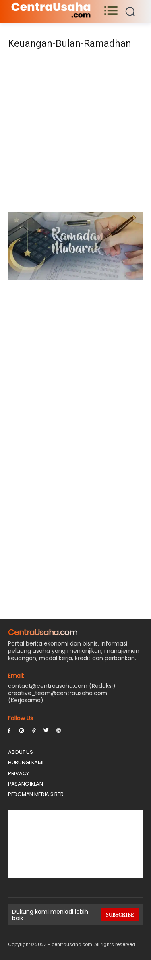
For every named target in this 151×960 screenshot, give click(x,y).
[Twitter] (46, 730)
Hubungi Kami (25, 762)
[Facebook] (9, 730)
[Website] (58, 730)
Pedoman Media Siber (35, 794)
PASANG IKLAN (25, 784)
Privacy (18, 773)
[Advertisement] (75, 133)
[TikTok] (34, 730)
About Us (20, 752)
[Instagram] (21, 730)
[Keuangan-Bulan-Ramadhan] (75, 278)
